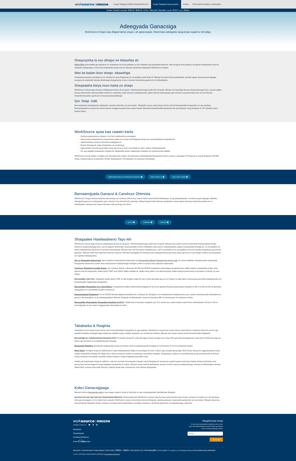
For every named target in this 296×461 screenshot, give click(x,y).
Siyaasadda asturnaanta (112, 454)
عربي (181, 10)
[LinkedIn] (97, 425)
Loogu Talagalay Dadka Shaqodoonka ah (131, 4)
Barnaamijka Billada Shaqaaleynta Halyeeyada (158, 260)
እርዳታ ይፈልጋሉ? (162, 450)
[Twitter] (89, 425)
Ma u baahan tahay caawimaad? (205, 450)
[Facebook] (93, 425)
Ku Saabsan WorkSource (81, 437)
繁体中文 (139, 10)
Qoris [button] (130, 222)
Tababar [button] (147, 222)
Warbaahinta (77, 429)
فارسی (169, 10)
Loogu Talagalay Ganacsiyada (165, 4)
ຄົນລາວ (186, 10)
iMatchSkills (79, 65)
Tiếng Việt (153, 10)
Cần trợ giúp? (110, 450)
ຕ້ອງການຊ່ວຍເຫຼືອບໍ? (151, 450)
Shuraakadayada (78, 433)
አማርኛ (146, 10)
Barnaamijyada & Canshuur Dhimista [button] (124, 177)
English (109, 10)
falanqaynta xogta (95, 392)
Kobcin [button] (163, 222)
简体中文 (131, 10)
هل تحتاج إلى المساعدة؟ (187, 450)
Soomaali (161, 10)
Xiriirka (186, 4)
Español (116, 10)
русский (124, 10)
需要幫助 (126, 450)
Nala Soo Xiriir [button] (179, 177)
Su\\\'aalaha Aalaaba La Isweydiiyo (206, 4)
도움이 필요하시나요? (137, 450)
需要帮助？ (118, 450)
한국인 (175, 10)
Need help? (76, 450)
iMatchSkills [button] (157, 177)
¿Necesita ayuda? (87, 450)
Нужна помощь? (99, 450)
